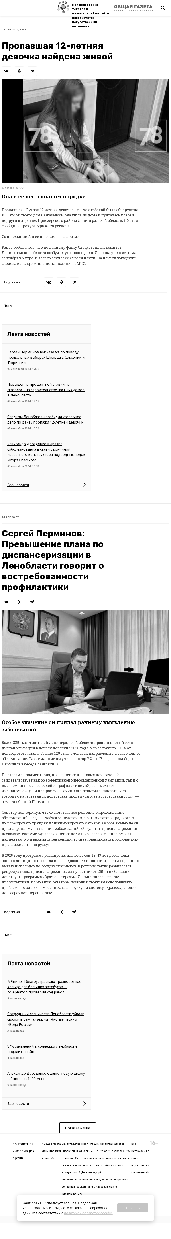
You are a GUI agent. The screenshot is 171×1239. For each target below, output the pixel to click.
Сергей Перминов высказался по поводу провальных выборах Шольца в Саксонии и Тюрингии (46, 357)
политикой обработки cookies (88, 1213)
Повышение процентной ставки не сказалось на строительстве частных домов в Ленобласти (46, 390)
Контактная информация (23, 1147)
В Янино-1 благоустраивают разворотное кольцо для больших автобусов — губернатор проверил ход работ (44, 987)
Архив (17, 1158)
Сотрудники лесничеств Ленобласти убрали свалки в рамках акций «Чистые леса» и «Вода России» (45, 1019)
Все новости (18, 485)
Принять (133, 1208)
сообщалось (24, 247)
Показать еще (77, 1127)
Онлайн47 (49, 764)
